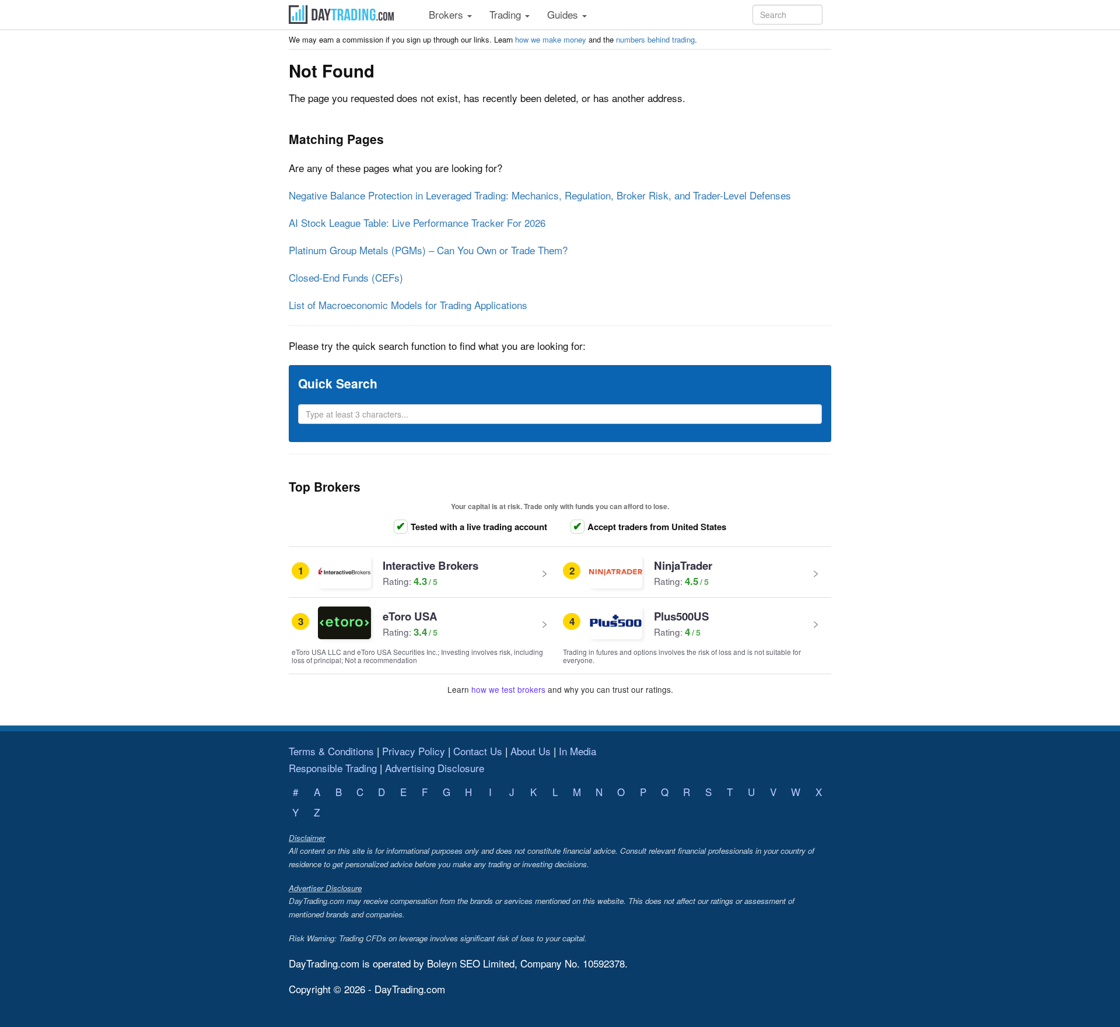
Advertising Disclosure (434, 767)
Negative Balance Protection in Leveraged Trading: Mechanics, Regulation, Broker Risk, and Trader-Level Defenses (540, 195)
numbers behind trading (655, 39)
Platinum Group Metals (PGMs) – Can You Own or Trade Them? (428, 250)
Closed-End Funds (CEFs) (346, 277)
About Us (530, 751)
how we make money (550, 39)
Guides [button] (564, 14)
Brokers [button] (447, 14)
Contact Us (477, 751)
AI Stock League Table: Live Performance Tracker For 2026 (417, 222)
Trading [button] (506, 14)
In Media (577, 751)
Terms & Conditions (331, 751)
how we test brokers (508, 689)
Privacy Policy (413, 751)
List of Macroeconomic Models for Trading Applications (408, 304)
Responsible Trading (333, 767)
